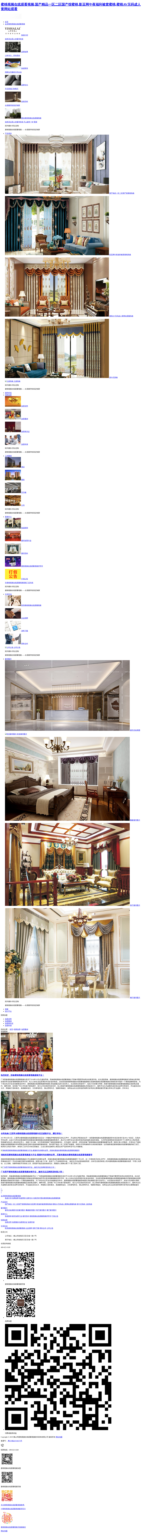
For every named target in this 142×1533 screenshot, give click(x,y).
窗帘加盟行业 (17, 1216)
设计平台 (8, 1011)
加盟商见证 (9, 1023)
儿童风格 (88, 1204)
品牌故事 (15, 1198)
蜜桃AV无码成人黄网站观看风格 (64, 1204)
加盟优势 (8, 1019)
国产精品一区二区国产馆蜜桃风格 (17, 1204)
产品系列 (8, 133)
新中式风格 (81, 1204)
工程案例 (8, 456)
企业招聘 (28, 1228)
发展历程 (36, 1198)
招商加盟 (8, 395)
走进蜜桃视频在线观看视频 (15, 24)
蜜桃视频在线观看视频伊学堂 (40, 1216)
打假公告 (55, 1216)
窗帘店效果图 (10, 1210)
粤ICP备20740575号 (14, 1441)
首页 (6, 22)
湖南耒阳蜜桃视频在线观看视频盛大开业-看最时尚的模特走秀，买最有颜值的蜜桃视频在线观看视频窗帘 (46, 1155)
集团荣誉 (22, 1198)
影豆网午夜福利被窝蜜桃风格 (41, 1204)
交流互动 (8, 594)
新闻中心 (8, 517)
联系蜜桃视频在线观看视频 (15, 1228)
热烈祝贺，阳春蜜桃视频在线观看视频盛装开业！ (22, 1075)
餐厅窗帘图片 (52, 1210)
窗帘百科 (25, 1216)
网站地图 (59, 1437)
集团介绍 (8, 1198)
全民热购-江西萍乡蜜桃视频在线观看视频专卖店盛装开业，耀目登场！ (32, 1133)
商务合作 (43, 1228)
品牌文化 (29, 1198)
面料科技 (8, 393)
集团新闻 (8, 1216)
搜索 (6, 1009)
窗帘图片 (8, 659)
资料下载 (35, 1228)
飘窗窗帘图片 (31, 1210)
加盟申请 (8, 1025)
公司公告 (50, 1228)
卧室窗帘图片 (20, 1210)
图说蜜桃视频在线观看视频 (50, 1198)
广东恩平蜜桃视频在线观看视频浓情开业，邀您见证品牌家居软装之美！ (32, 1172)
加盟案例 (8, 1021)
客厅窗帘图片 (41, 1210)
